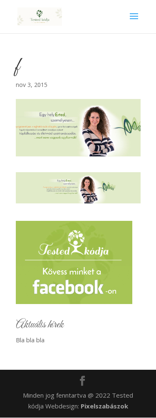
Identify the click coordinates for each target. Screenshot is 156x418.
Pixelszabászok (104, 406)
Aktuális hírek (40, 325)
